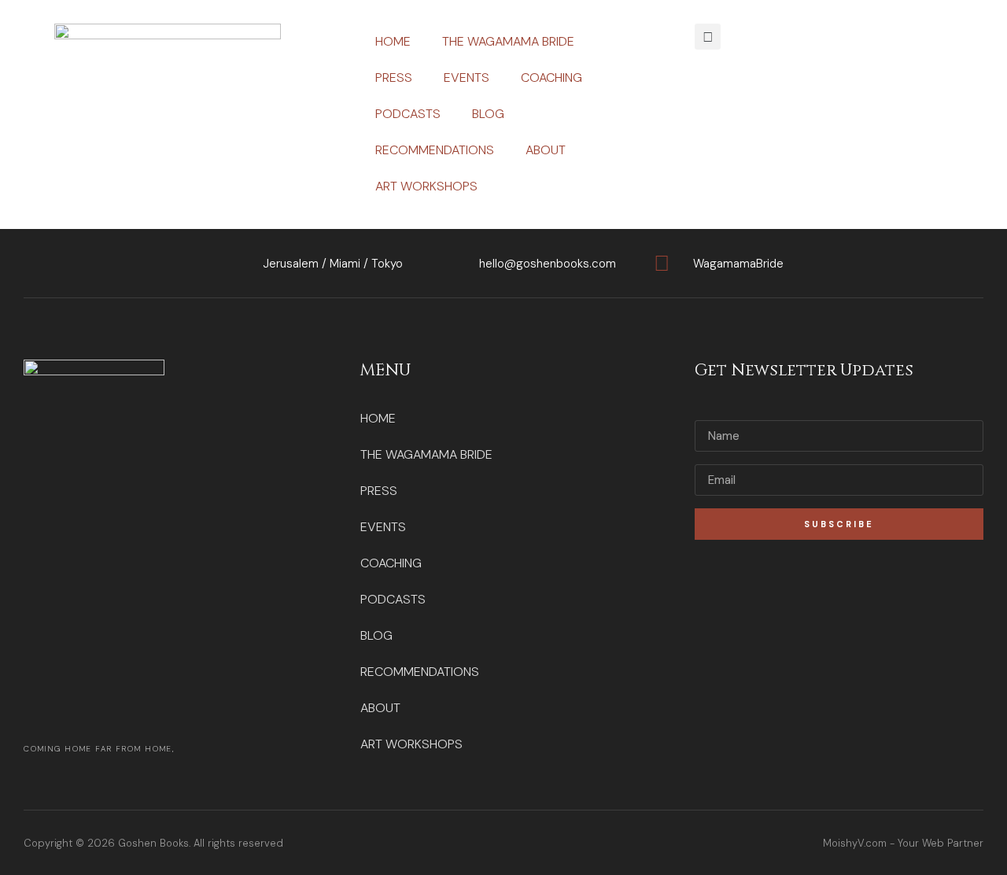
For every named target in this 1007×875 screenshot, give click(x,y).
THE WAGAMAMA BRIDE (508, 41)
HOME (393, 41)
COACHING (551, 77)
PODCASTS (408, 113)
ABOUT (546, 150)
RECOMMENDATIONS (434, 150)
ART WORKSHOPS (426, 186)
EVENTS (466, 77)
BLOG (488, 113)
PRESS (393, 77)
